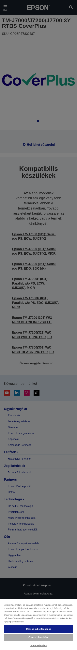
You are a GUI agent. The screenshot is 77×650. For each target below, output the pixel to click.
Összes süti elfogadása (38, 629)
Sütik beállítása (38, 645)
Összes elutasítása (38, 637)
